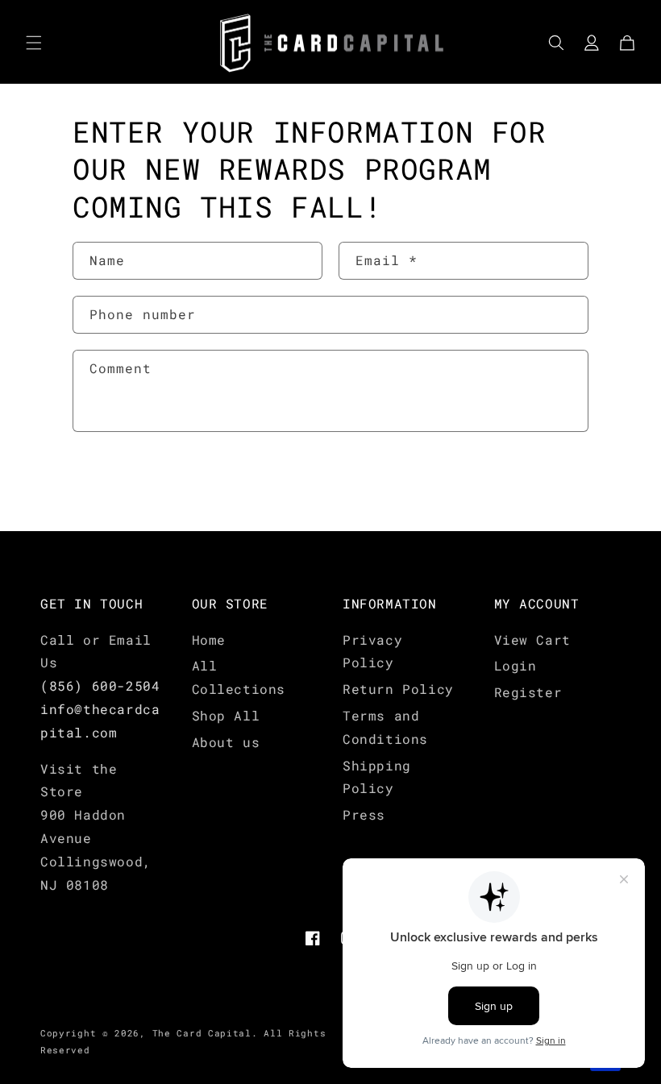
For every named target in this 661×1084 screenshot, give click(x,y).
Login (515, 665)
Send (122, 483)
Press (364, 814)
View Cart (532, 639)
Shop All (226, 715)
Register (528, 691)
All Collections (239, 677)
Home (209, 639)
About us (226, 741)
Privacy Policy (372, 651)
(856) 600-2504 (100, 685)
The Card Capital (202, 1033)
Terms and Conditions (385, 727)
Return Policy (398, 688)
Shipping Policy (377, 777)
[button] (34, 42)
